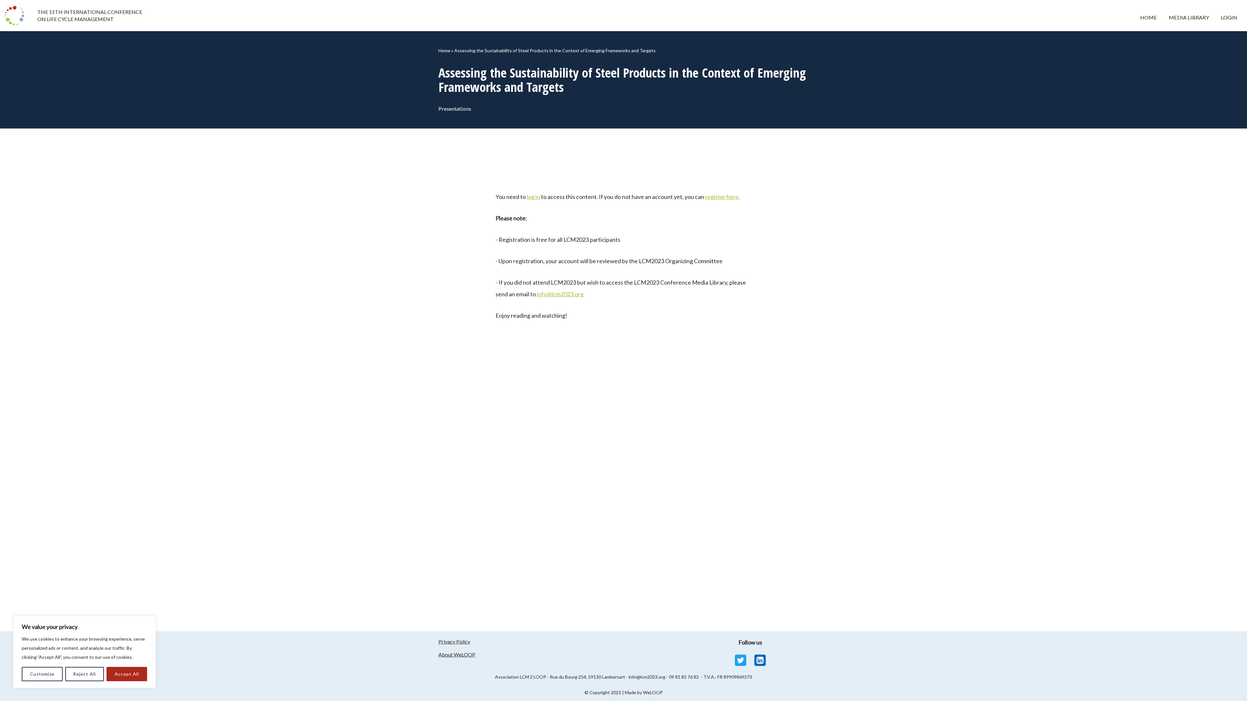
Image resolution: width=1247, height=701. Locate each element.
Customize (42, 674)
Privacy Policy (454, 641)
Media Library (1189, 17)
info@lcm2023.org (560, 294)
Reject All (84, 674)
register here (721, 196)
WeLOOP (653, 692)
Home (1148, 17)
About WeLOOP (456, 654)
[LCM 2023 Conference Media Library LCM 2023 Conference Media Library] (16, 15)
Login (1229, 17)
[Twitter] (740, 660)
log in (533, 196)
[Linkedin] (760, 660)
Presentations (454, 108)
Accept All (127, 674)
